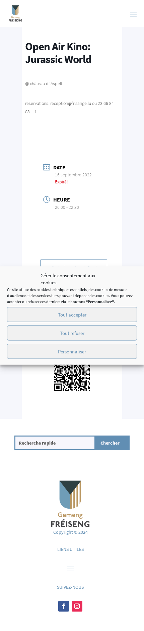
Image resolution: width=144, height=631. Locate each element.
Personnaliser (72, 351)
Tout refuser (72, 333)
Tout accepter (72, 314)
